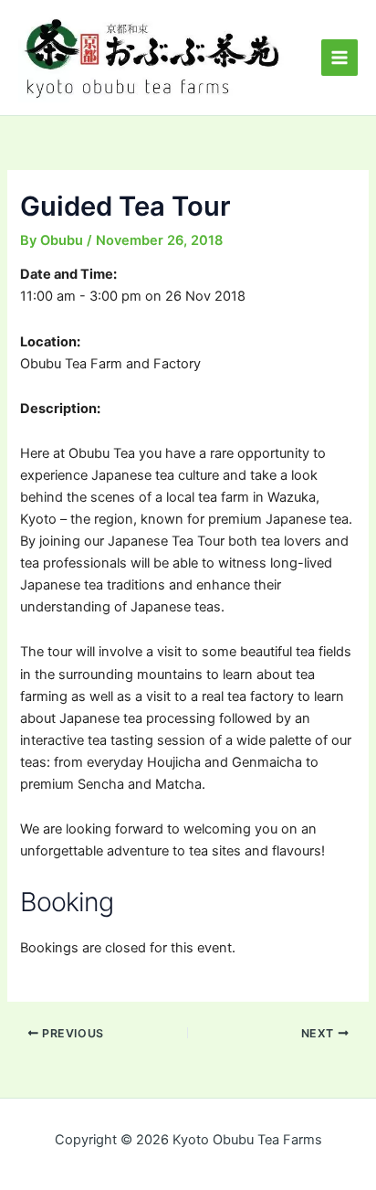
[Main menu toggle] (339, 57)
